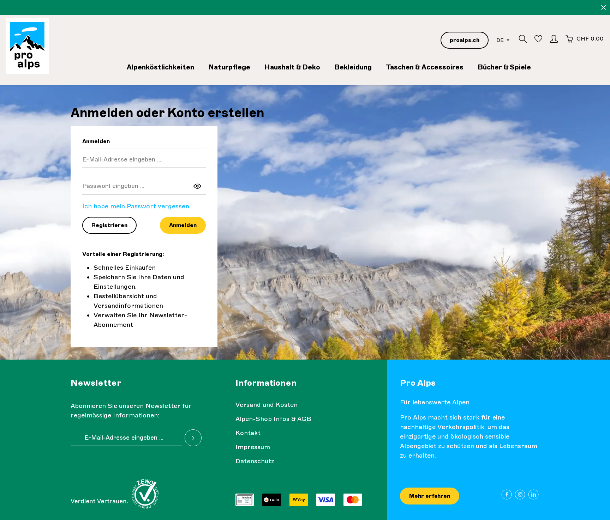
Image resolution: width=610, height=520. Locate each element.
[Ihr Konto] (554, 39)
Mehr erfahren (429, 496)
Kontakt (248, 433)
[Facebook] (506, 494)
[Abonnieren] (193, 437)
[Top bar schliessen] (603, 7)
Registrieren (109, 225)
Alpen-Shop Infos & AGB (273, 419)
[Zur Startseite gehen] (27, 46)
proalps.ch (464, 40)
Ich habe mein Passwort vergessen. (136, 206)
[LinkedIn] (533, 494)
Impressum (252, 447)
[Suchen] (523, 39)
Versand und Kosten (266, 405)
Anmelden (183, 225)
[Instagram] (520, 494)
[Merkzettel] (538, 39)
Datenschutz (254, 461)
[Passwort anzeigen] (197, 185)
